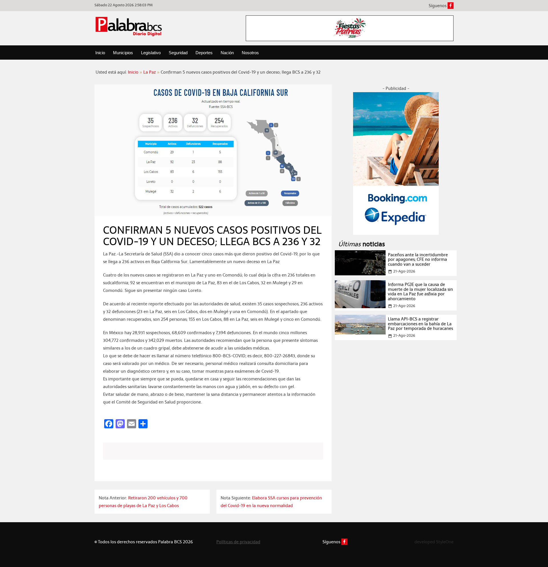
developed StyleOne (434, 541)
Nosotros (250, 52)
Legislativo (151, 52)
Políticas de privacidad (238, 541)
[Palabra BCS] (128, 26)
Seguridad (178, 52)
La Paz (149, 72)
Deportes (204, 52)
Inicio (100, 52)
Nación (227, 52)
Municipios (123, 52)
